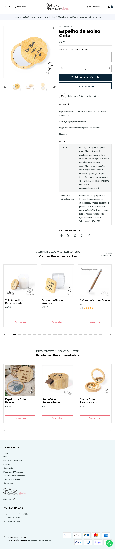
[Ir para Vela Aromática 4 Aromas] (57, 281)
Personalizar (20, 322)
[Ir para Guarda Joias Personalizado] (95, 380)
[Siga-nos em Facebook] (18, 499)
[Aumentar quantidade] (109, 68)
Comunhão (8, 468)
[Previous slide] (5, 86)
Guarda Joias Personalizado (88, 401)
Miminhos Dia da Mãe (67, 17)
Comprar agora (85, 85)
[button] (14, 334)
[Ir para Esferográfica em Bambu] (95, 281)
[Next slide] (54, 86)
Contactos (8, 483)
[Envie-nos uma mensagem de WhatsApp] (109, 543)
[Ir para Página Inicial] (57, 6)
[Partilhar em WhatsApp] (75, 235)
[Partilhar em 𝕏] (68, 235)
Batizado (7, 464)
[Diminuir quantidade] (61, 68)
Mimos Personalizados (13, 460)
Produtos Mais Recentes (14, 475)
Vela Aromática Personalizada (14, 302)
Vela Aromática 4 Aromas (52, 302)
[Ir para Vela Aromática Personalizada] (20, 281)
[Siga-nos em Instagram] (13, 499)
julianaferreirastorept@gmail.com (20, 514)
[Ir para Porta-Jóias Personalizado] (57, 380)
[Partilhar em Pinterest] (82, 235)
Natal (5, 456)
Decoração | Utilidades (13, 472)
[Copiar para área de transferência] (88, 235)
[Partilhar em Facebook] (61, 235)
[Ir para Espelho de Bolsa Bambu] (20, 380)
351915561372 (13, 521)
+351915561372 (13, 517)
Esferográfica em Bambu (95, 300)
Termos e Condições (12, 479)
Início (17, 17)
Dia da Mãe (50, 17)
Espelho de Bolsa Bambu (15, 401)
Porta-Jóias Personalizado (51, 401)
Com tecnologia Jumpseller (39, 540)
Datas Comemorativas (32, 17)
